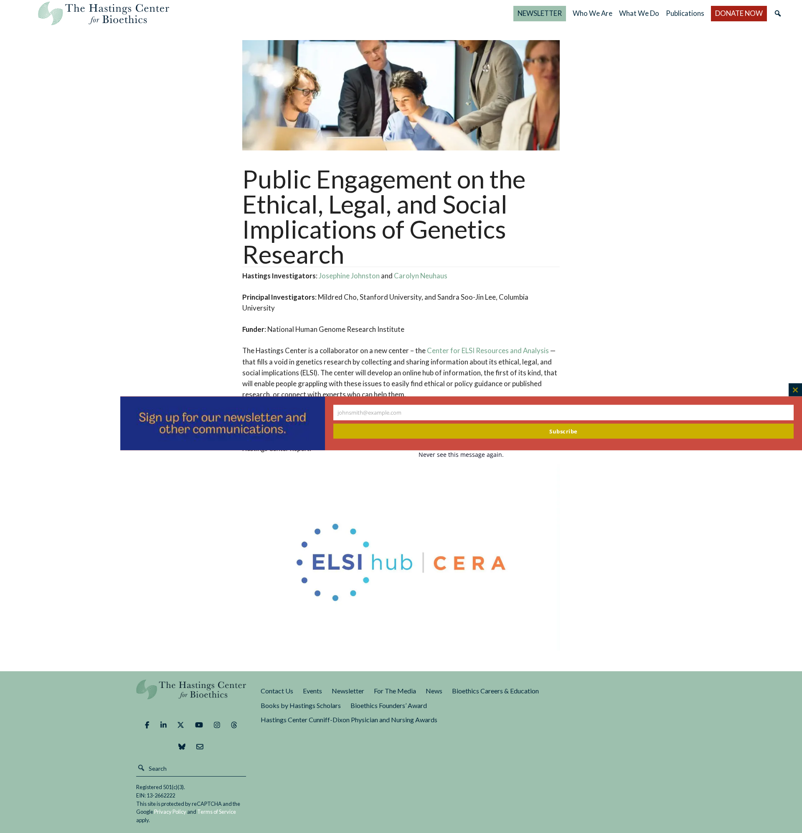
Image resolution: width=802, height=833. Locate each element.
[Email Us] (200, 746)
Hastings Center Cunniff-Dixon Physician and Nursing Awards (349, 719)
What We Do (639, 13)
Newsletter (348, 691)
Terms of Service (216, 811)
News (434, 691)
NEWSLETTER (540, 13)
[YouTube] (199, 725)
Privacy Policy (170, 811)
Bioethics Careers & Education (495, 691)
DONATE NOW (739, 13)
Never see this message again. (461, 454)
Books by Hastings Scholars (301, 705)
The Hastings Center (191, 695)
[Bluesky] (182, 746)
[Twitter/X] (180, 725)
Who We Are (592, 13)
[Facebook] (147, 725)
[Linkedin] (163, 725)
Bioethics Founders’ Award (388, 705)
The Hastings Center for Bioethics (103, 13)
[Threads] (234, 725)
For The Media (395, 691)
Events (312, 691)
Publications (685, 13)
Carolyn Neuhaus (420, 275)
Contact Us (277, 691)
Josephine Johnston (349, 275)
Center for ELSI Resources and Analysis (488, 350)
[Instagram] (217, 725)
